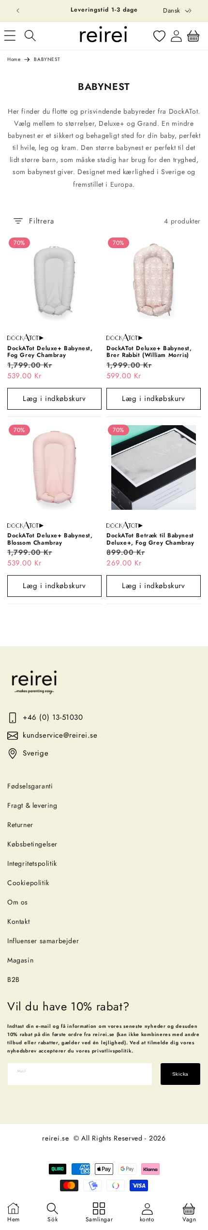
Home (13, 59)
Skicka (180, 1074)
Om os (17, 902)
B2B (13, 979)
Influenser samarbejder (43, 941)
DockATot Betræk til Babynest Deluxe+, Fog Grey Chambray (150, 539)
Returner (20, 825)
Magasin (20, 960)
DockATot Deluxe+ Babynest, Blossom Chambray (50, 539)
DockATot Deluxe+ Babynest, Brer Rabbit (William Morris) (149, 352)
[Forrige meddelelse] (18, 10)
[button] (30, 35)
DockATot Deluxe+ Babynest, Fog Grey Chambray (50, 352)
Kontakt (18, 921)
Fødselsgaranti (30, 786)
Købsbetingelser (32, 844)
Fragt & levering (32, 805)
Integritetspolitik (32, 863)
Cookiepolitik (28, 883)
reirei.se (55, 1138)
